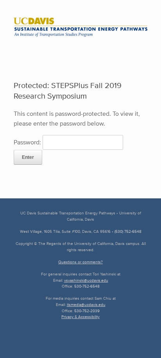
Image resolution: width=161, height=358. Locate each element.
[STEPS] (80, 27)
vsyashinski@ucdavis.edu (86, 280)
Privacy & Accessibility (80, 317)
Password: (28, 142)
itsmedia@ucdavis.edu (86, 305)
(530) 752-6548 (127, 231)
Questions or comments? (80, 262)
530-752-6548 (87, 286)
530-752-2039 (87, 311)
